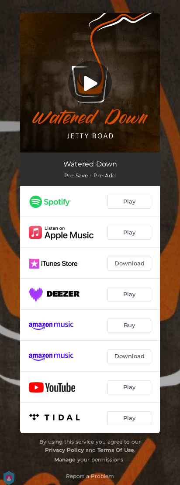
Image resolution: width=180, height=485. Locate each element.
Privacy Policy (64, 450)
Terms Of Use (115, 450)
